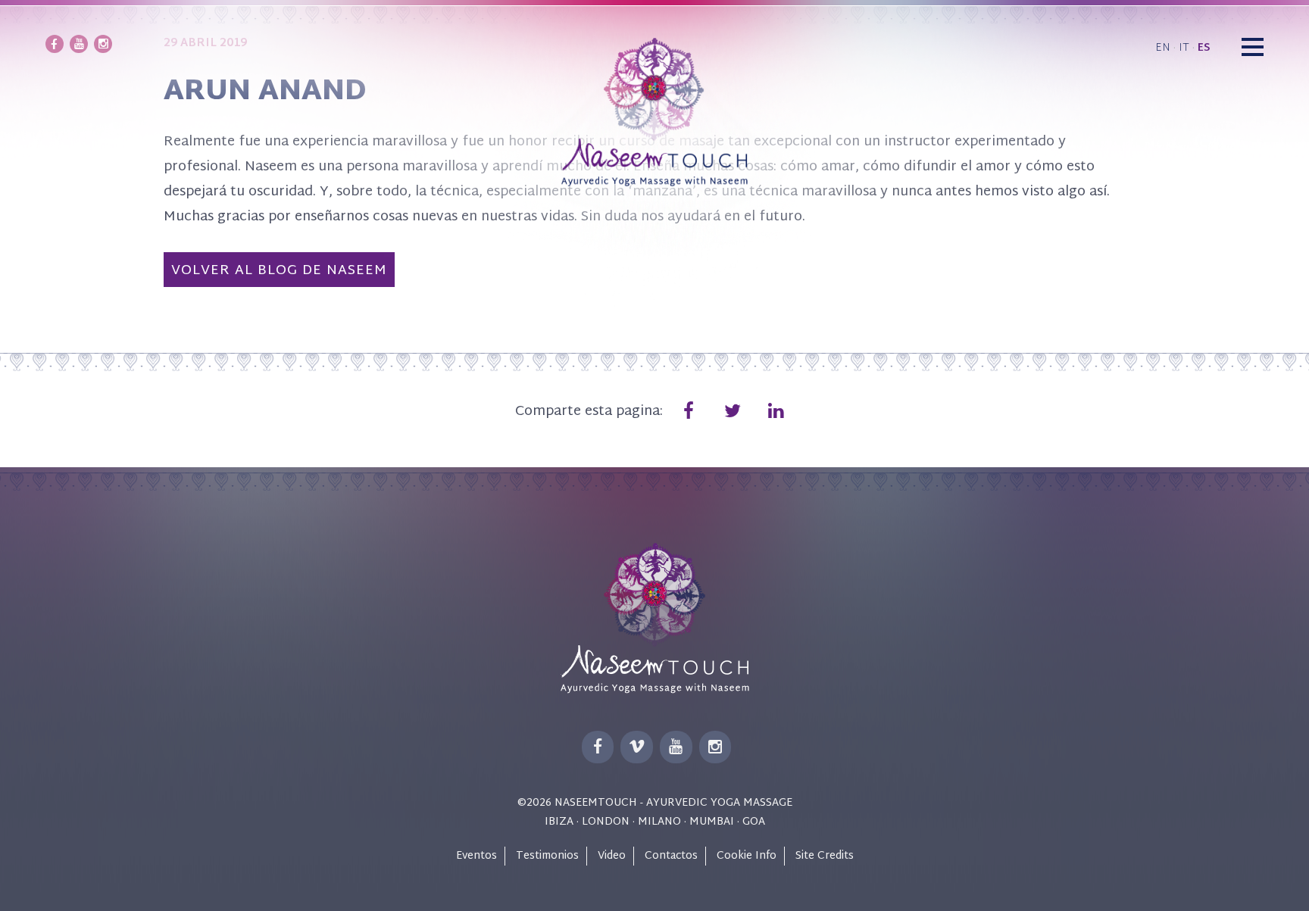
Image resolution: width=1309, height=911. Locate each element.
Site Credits (824, 856)
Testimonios (547, 856)
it (1184, 48)
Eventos (476, 856)
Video (612, 856)
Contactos (671, 856)
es (1204, 48)
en (1162, 48)
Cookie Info (746, 856)
